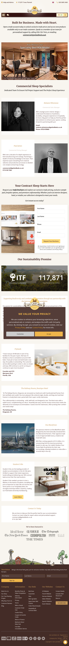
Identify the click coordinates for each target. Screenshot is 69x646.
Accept (49, 334)
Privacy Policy (20, 327)
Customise (20, 334)
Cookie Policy (37, 327)
